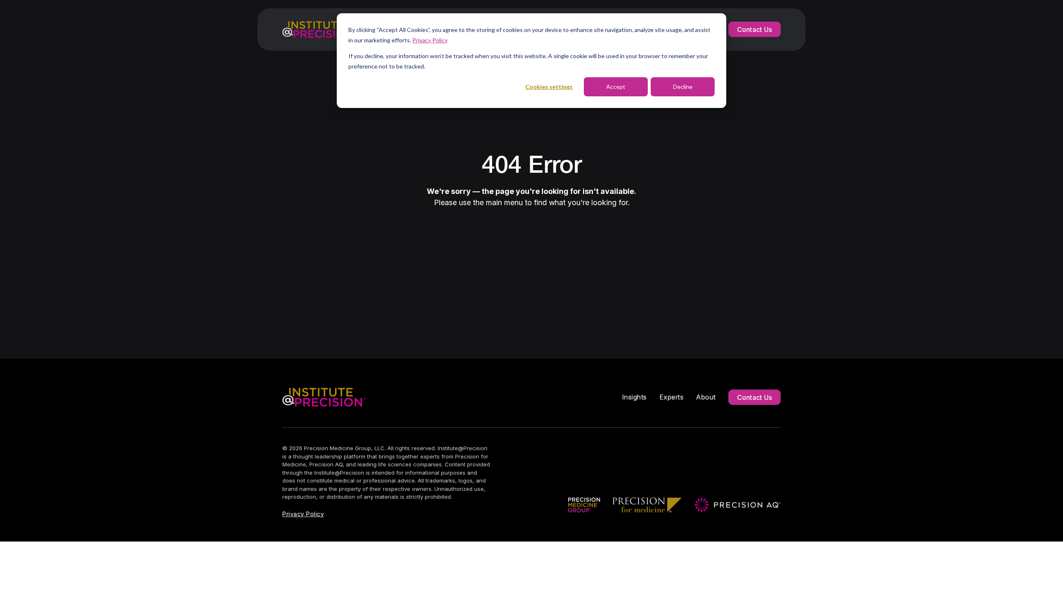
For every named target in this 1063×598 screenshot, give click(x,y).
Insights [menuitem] (634, 397)
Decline (683, 86)
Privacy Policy (430, 40)
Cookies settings (549, 86)
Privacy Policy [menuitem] (303, 513)
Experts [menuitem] (671, 397)
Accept (615, 86)
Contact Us (754, 29)
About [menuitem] (706, 397)
